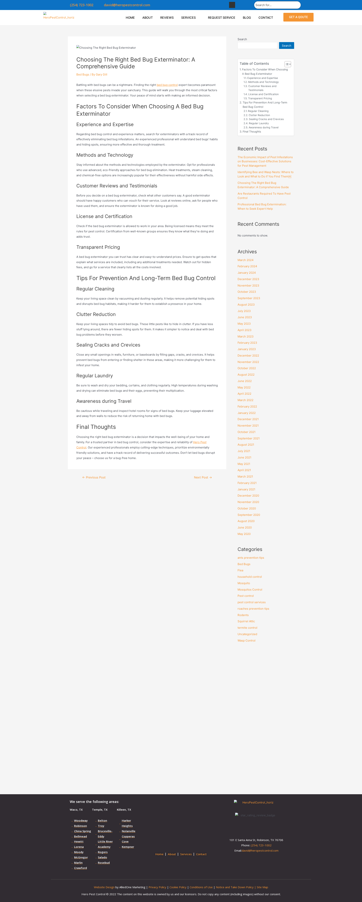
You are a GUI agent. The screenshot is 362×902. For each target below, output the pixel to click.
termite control (247, 627)
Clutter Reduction (259, 115)
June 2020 (245, 527)
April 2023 (245, 330)
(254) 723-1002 (261, 845)
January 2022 (247, 413)
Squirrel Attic (246, 621)
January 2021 (246, 489)
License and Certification (263, 94)
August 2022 (246, 374)
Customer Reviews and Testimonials (262, 88)
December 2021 (248, 419)
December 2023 (248, 279)
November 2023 (248, 285)
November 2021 (248, 425)
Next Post (203, 477)
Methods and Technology (263, 81)
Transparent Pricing (260, 98)
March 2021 (245, 476)
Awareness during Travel (263, 127)
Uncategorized (247, 634)
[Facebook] (232, 5)
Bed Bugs (82, 74)
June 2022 (245, 381)
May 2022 (244, 387)
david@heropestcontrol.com (260, 850)
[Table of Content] (288, 64)
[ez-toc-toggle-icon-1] (286, 64)
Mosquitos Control (250, 589)
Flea (240, 570)
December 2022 (248, 355)
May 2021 (244, 464)
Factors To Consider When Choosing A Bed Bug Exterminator (265, 71)
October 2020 (247, 508)
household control (250, 576)
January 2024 (247, 272)
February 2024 (247, 266)
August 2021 (246, 444)
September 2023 (249, 298)
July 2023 (244, 311)
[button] (298, 17)
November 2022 (248, 362)
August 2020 (246, 521)
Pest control (246, 596)
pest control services (252, 602)
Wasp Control (246, 640)
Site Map (262, 887)
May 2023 (244, 323)
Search (242, 39)
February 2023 (247, 342)
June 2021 (244, 457)
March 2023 (246, 336)
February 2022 (247, 406)
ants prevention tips (251, 557)
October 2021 (246, 432)
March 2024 (246, 260)
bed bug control (167, 85)
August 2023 (246, 304)
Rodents (243, 615)
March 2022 (245, 400)
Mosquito (244, 583)
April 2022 (244, 393)
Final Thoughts (252, 131)
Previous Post (94, 477)
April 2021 (244, 470)
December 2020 (248, 495)
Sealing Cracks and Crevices (266, 119)
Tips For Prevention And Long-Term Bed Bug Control (265, 104)
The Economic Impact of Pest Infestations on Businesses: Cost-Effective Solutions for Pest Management (265, 161)
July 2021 (244, 451)
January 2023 (247, 349)
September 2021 (249, 438)
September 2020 (249, 515)
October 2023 (247, 291)
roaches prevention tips (253, 608)
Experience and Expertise (262, 77)
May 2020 (244, 534)
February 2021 (247, 483)
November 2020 (248, 502)
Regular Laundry (259, 123)
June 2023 (245, 317)
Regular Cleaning (258, 110)
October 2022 (247, 368)
